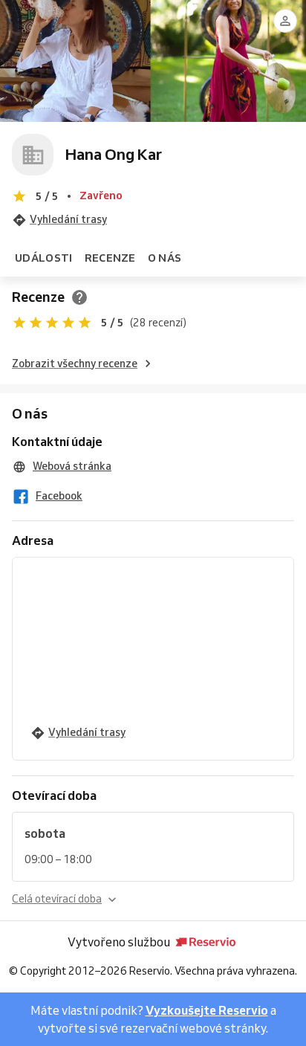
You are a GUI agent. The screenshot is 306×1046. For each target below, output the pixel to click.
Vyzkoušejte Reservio (207, 1010)
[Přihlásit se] (285, 21)
